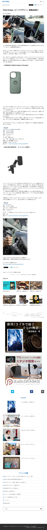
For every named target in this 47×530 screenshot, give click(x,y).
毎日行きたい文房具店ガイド (9, 491)
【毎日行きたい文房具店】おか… (9, 305)
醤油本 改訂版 (7, 503)
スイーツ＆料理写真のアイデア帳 (10, 497)
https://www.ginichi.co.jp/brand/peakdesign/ (13, 264)
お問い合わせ (13, 526)
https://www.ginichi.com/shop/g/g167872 (18, 215)
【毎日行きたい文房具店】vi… (22, 305)
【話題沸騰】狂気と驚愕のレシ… (36, 305)
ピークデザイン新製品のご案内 (14, 272)
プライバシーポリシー (19, 526)
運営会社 (34, 526)
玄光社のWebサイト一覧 (28, 526)
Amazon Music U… (6, 291)
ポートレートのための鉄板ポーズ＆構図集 (12, 494)
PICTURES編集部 (7, 13)
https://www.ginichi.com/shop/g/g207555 (18, 143)
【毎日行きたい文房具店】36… (36, 291)
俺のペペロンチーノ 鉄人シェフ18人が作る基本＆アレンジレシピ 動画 (18, 476)
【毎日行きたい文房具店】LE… (22, 291)
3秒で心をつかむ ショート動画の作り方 (12, 485)
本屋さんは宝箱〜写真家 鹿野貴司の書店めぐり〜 (13, 479)
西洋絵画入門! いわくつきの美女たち (11, 488)
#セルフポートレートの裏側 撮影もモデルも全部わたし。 (15, 482)
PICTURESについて (6, 526)
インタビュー (6, 500)
